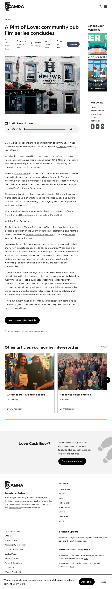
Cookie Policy (11, 554)
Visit (61, 498)
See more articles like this (22, 320)
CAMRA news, (18, 331)
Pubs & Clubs (64, 502)
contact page (15, 507)
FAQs (48, 504)
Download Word (49, 45)
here (29, 221)
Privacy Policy (11, 540)
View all (103, 346)
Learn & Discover (13, 531)
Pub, (32, 331)
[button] (107, 380)
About (61, 493)
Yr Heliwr (61, 146)
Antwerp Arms (68, 227)
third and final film (40, 142)
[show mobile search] (100, 6)
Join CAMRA (64, 489)
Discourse (9, 567)
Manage (102, 582)
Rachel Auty (26, 214)
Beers (61, 520)
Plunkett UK (56, 214)
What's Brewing (12, 572)
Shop (7, 535)
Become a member (72, 461)
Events (62, 511)
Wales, (27, 331)
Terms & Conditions (13, 563)
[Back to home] (14, 6)
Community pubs (40, 331)
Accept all (86, 581)
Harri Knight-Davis (7, 46)
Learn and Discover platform (47, 230)
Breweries (63, 516)
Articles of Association (15, 549)
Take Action (64, 507)
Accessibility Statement (15, 544)
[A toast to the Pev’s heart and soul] (29, 383)
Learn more (19, 583)
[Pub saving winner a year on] (82, 383)
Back (8, 19)
